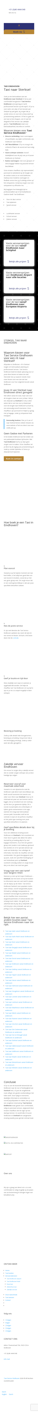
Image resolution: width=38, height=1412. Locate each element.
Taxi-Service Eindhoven (12, 1378)
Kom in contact (14, 458)
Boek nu (17, 31)
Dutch (4, 1392)
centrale (15, 638)
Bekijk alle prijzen (17, 261)
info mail (7, 1359)
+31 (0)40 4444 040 (17, 9)
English (4, 1394)
